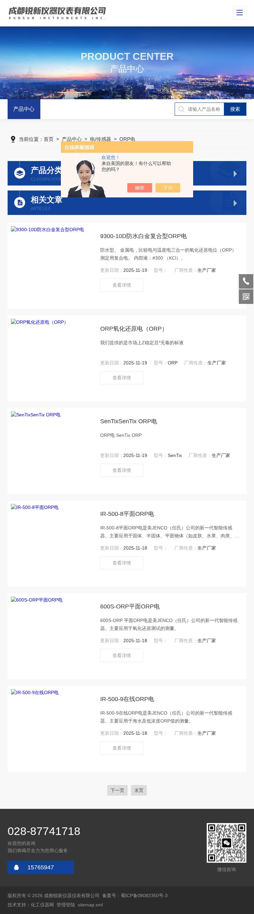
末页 (139, 790)
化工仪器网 (42, 904)
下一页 (117, 790)
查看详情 (121, 285)
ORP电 (127, 139)
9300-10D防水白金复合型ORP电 (143, 236)
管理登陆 (66, 904)
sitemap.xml (90, 904)
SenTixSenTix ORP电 (128, 421)
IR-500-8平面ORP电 (127, 514)
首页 (49, 139)
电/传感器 (100, 139)
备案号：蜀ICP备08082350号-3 (135, 895)
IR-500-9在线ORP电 (127, 699)
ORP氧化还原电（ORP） (134, 328)
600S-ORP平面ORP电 (130, 606)
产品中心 (23, 109)
